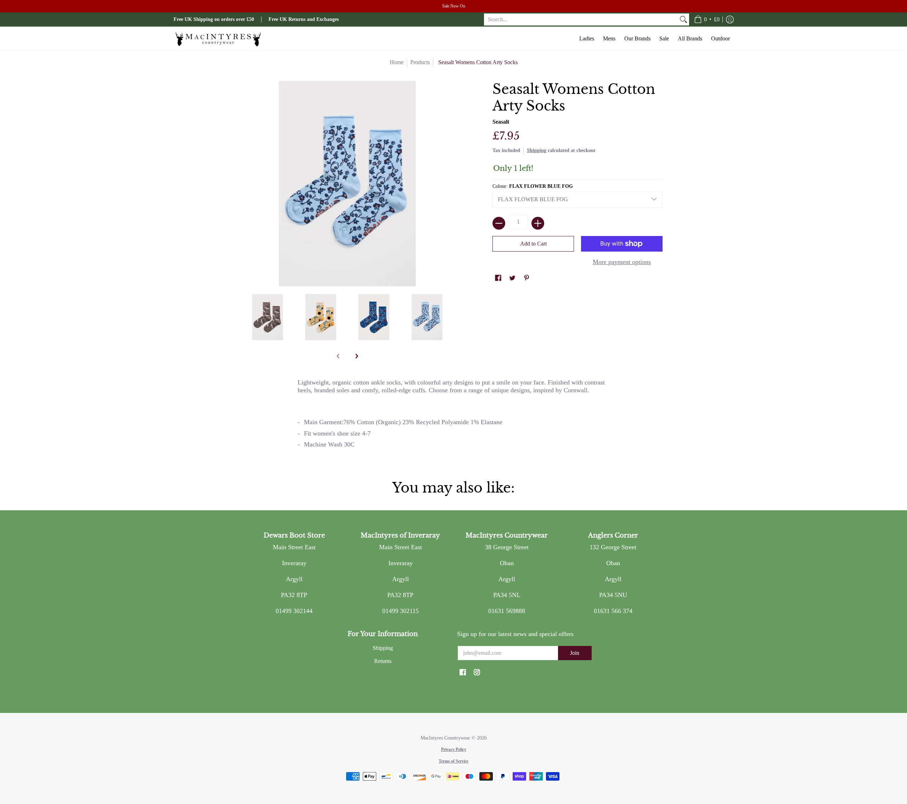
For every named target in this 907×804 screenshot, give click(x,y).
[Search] (683, 19)
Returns (382, 661)
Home (397, 62)
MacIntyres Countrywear (445, 738)
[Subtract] (498, 223)
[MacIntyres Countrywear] (218, 39)
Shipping (536, 150)
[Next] (356, 356)
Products (420, 62)
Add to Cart (533, 244)
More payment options (622, 261)
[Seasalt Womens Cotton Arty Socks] (267, 317)
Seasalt (500, 122)
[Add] (537, 223)
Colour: (532, 186)
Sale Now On (453, 6)
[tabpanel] (453, 416)
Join (574, 653)
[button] (707, 19)
